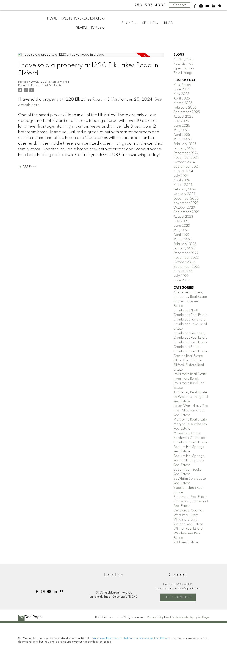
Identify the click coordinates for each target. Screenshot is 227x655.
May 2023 (181, 230)
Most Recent (182, 85)
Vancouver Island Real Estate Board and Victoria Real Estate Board (131, 638)
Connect (179, 5)
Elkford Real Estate (187, 360)
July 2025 (181, 121)
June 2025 (181, 125)
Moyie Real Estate (187, 433)
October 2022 (184, 262)
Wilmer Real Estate (188, 528)
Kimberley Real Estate (190, 392)
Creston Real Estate (188, 356)
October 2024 (184, 162)
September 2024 (186, 166)
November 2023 (186, 203)
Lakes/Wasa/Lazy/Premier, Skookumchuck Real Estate (190, 410)
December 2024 (185, 153)
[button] (194, 6)
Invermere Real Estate (190, 374)
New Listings (183, 63)
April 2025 (181, 134)
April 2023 (181, 234)
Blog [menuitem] (168, 23)
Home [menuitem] (52, 18)
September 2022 (186, 266)
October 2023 (184, 207)
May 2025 (181, 130)
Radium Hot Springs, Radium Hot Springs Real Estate (189, 460)
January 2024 (184, 194)
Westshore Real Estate (81, 18)
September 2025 (186, 112)
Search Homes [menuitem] (88, 27)
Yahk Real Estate (185, 542)
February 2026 (184, 107)
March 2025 (182, 139)
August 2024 (183, 171)
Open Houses (183, 68)
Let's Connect (178, 597)
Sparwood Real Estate (190, 496)
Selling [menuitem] (148, 23)
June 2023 (181, 225)
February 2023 (184, 244)
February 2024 (184, 189)
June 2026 (181, 89)
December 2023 (185, 198)
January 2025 (184, 148)
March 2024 (182, 185)
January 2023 (184, 248)
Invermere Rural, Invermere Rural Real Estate (189, 383)
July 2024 (181, 175)
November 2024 (186, 157)
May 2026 (181, 94)
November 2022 (186, 257)
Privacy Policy (155, 617)
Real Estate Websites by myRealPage (187, 617)
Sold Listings (183, 73)
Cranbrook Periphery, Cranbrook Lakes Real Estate (190, 324)
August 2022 (183, 271)
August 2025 (183, 116)
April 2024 (181, 180)
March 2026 (182, 103)
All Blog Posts (183, 59)
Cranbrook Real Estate (190, 342)
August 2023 (183, 216)
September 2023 (186, 212)
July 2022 (181, 275)
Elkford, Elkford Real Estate (46, 85)
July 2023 (181, 221)
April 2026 (181, 98)
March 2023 (182, 239)
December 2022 (185, 253)
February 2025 (184, 144)
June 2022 (181, 280)
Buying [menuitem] (127, 23)
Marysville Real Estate (190, 419)
